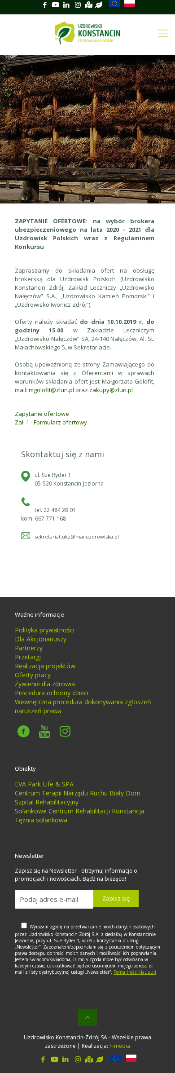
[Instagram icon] (78, 4)
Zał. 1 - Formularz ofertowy (51, 422)
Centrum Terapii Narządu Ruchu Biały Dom (77, 793)
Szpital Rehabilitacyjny (47, 802)
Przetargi (28, 657)
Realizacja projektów (45, 666)
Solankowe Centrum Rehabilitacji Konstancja (79, 811)
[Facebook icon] (44, 4)
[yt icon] (55, 4)
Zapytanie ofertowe (42, 414)
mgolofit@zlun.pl (51, 390)
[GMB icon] (88, 4)
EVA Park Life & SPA (44, 784)
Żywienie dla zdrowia (45, 684)
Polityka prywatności (44, 630)
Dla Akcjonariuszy (40, 639)
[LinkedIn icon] (66, 4)
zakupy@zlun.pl (111, 390)
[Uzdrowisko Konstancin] (87, 32)
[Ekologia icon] (98, 4)
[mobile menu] (163, 32)
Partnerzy (29, 648)
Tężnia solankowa (41, 820)
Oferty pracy (33, 675)
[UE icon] (112, 4)
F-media (119, 1046)
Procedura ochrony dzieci (51, 693)
